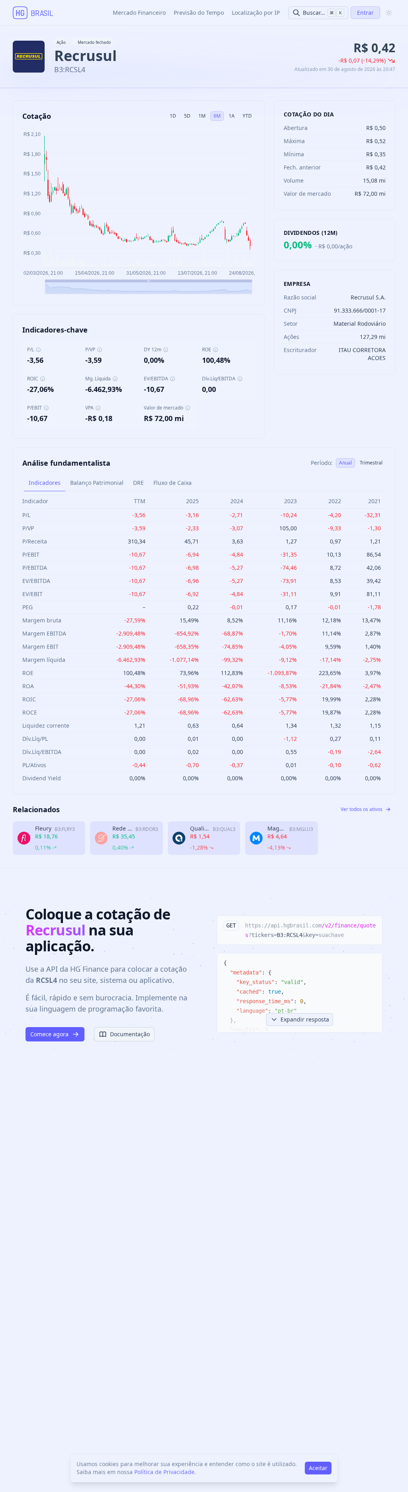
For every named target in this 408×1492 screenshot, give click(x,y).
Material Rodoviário (359, 323)
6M (217, 115)
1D (173, 115)
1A (232, 115)
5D (187, 115)
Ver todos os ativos (361, 809)
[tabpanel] (204, 639)
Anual (345, 462)
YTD (247, 115)
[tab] (44, 482)
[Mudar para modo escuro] (388, 12)
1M (202, 115)
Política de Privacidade (164, 1472)
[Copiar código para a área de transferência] (372, 925)
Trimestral (371, 462)
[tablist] (204, 483)
